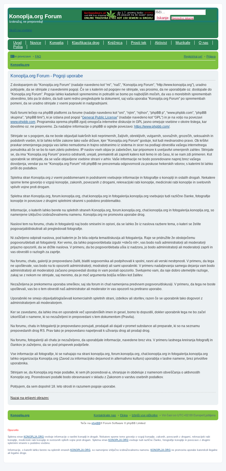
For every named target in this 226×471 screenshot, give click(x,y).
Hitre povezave (20, 56)
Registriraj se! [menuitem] (193, 56)
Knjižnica (115, 43)
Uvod (17, 43)
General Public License (99, 117)
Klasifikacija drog (85, 43)
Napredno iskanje (182, 18)
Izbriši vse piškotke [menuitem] (145, 415)
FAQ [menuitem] (38, 56)
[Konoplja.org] (12, 10)
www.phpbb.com (22, 122)
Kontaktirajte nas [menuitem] (105, 415)
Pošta (18, 47)
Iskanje (162, 18)
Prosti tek (138, 43)
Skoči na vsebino (20, 30)
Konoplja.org (19, 64)
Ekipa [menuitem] (124, 415)
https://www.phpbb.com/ (152, 126)
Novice (35, 43)
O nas (203, 43)
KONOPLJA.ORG (34, 436)
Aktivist (161, 43)
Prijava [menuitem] (211, 56)
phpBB (96, 423)
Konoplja (56, 43)
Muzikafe (183, 43)
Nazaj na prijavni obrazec (29, 398)
